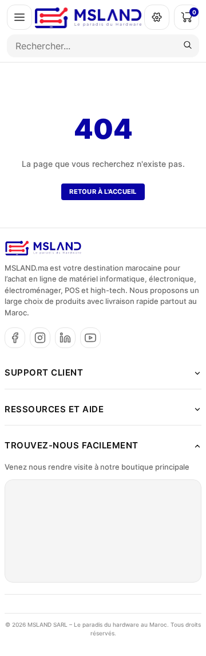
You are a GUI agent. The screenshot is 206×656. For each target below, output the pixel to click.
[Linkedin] (65, 337)
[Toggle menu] (19, 17)
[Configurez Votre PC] (156, 17)
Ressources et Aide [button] (54, 409)
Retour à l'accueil (102, 192)
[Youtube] (90, 337)
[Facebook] (15, 337)
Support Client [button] (44, 372)
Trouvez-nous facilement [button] (71, 445)
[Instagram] (40, 337)
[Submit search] (187, 46)
